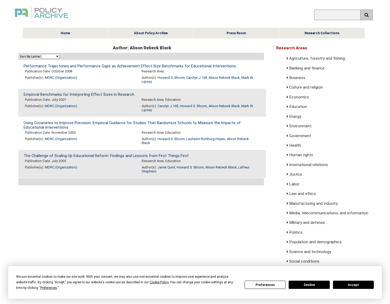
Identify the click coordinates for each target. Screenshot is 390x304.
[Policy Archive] (41, 19)
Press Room (236, 33)
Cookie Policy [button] (159, 282)
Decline (309, 285)
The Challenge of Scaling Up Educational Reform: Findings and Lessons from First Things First (106, 156)
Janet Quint (166, 167)
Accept (353, 285)
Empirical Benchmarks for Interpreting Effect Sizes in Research (79, 94)
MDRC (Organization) (61, 78)
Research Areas (291, 48)
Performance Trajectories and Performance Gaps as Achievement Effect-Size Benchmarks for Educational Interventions (130, 66)
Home (65, 33)
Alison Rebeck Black (224, 78)
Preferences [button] (48, 288)
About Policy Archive (151, 33)
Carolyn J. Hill (196, 78)
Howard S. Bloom (171, 78)
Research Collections (322, 33)
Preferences (265, 285)
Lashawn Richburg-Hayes (205, 139)
